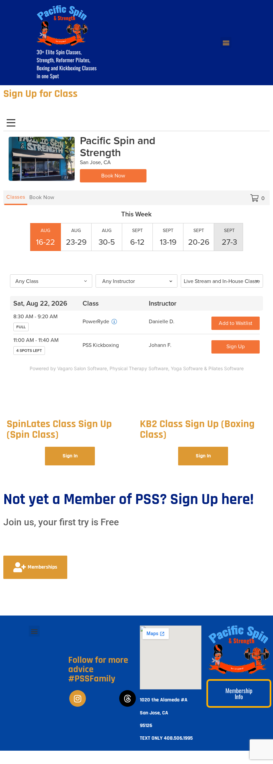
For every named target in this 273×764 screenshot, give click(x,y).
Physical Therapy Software (139, 368)
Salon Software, (91, 368)
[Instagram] (77, 698)
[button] (34, 631)
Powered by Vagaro (51, 368)
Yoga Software (187, 368)
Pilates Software (226, 368)
